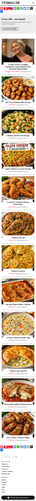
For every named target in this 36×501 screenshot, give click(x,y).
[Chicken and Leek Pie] (18, 358)
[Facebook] (3, 457)
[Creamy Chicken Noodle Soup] (18, 325)
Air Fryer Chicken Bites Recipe (18, 102)
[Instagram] (6, 457)
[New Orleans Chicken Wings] (18, 425)
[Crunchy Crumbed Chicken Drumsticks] (18, 189)
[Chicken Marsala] (18, 225)
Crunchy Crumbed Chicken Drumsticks (18, 203)
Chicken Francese (18, 271)
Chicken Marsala (18, 238)
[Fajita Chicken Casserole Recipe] (18, 156)
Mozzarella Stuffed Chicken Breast (18, 404)
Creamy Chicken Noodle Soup (18, 338)
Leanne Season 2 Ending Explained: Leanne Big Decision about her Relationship (18, 66)
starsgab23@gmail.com (25, 71)
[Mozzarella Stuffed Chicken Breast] (18, 391)
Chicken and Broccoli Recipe (18, 135)
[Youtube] (16, 457)
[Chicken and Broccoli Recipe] (18, 123)
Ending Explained (12, 71)
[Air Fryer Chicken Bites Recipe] (18, 89)
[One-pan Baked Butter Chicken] (18, 291)
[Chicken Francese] (18, 258)
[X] (13, 457)
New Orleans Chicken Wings (18, 438)
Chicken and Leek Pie (18, 371)
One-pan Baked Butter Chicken (18, 304)
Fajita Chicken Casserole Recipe (18, 169)
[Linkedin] (9, 457)
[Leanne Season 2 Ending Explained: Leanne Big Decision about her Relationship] (18, 52)
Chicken (12, 104)
